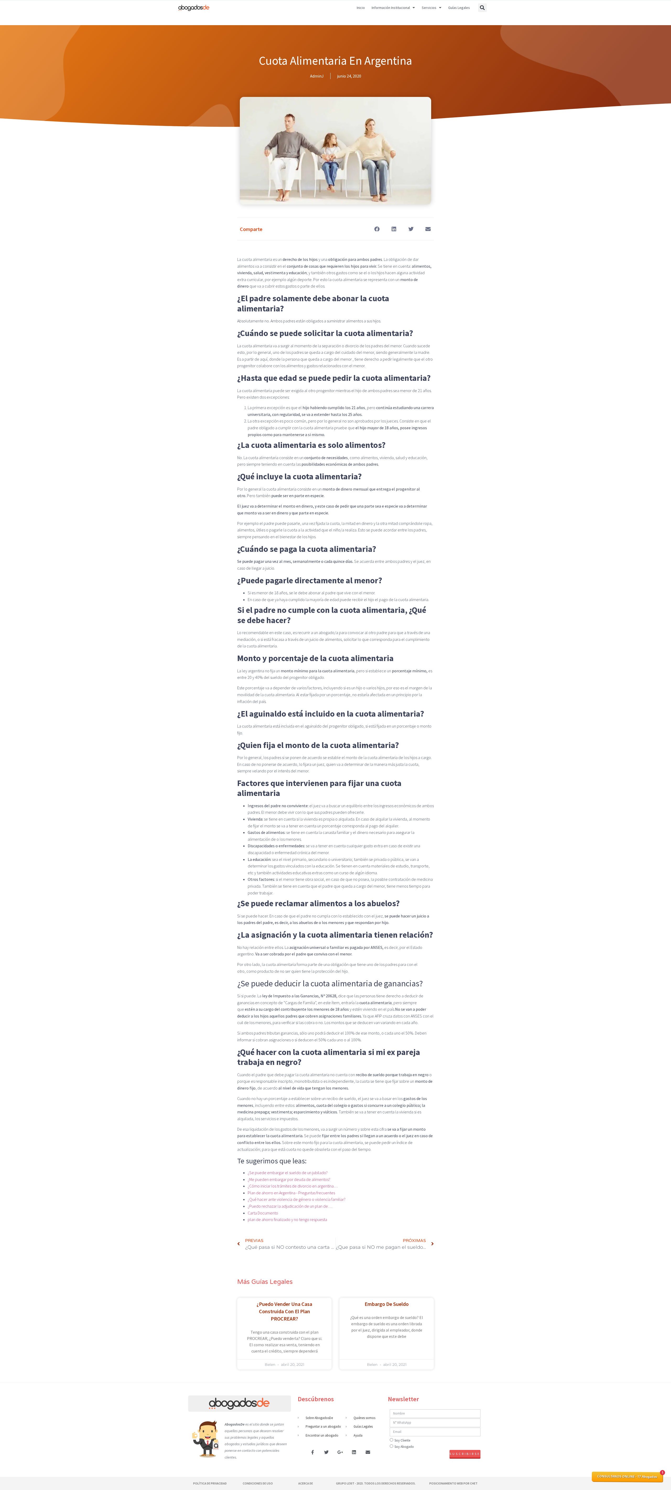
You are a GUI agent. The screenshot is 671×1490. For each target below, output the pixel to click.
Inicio (361, 7)
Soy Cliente (402, 1440)
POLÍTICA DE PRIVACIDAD (210, 1483)
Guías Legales (459, 7)
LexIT (350, 1483)
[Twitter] (326, 1452)
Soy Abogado (404, 1446)
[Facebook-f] (312, 1452)
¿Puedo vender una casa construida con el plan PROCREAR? (284, 1311)
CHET (473, 1483)
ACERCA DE (305, 1483)
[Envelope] (367, 1452)
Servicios (429, 7)
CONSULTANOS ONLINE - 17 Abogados (627, 1476)
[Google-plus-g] (340, 1452)
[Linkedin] (354, 1452)
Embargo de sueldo (387, 1304)
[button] (482, 7)
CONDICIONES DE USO (258, 1483)
